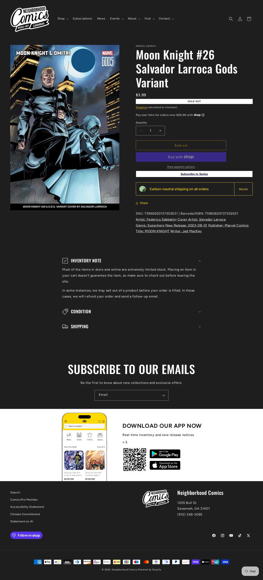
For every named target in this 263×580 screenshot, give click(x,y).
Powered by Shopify (149, 569)
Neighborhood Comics (124, 569)
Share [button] (144, 203)
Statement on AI (21, 521)
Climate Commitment (25, 514)
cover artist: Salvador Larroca (202, 219)
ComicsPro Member (24, 500)
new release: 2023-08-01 (186, 225)
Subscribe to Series (194, 174)
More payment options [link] (181, 166)
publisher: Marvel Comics (228, 225)
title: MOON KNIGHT (153, 231)
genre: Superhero (150, 225)
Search (15, 492)
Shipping (141, 107)
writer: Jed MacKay (186, 231)
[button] (62, 18)
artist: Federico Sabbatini (156, 219)
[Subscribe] (163, 395)
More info (243, 189)
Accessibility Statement (27, 507)
